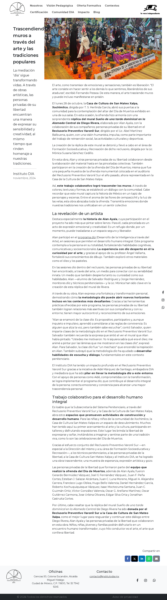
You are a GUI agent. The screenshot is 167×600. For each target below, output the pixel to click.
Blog (96, 12)
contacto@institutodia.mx (104, 576)
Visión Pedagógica (59, 5)
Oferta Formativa (89, 5)
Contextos (112, 5)
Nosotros (36, 5)
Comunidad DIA (63, 12)
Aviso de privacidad (125, 596)
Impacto (84, 12)
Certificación (39, 12)
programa (87, 237)
